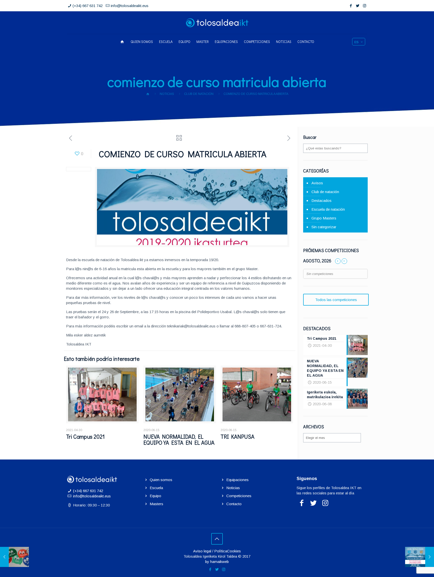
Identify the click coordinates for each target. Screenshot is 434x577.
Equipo (155, 496)
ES (356, 42)
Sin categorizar (323, 227)
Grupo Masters (323, 218)
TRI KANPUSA (237, 436)
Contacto (234, 504)
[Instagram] (364, 6)
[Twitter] (357, 6)
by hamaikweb (217, 561)
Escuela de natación (328, 209)
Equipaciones (237, 480)
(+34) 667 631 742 (87, 6)
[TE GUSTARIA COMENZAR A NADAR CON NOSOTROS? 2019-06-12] (14, 557)
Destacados (321, 200)
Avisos (317, 183)
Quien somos (161, 480)
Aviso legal (202, 551)
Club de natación (198, 94)
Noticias (233, 488)
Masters (156, 504)
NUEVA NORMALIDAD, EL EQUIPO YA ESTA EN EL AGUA (178, 439)
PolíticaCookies (227, 551)
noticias (167, 94)
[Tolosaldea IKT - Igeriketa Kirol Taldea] (217, 22)
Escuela (156, 488)
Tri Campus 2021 (85, 436)
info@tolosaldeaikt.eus (129, 6)
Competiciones (238, 496)
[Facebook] (351, 6)
